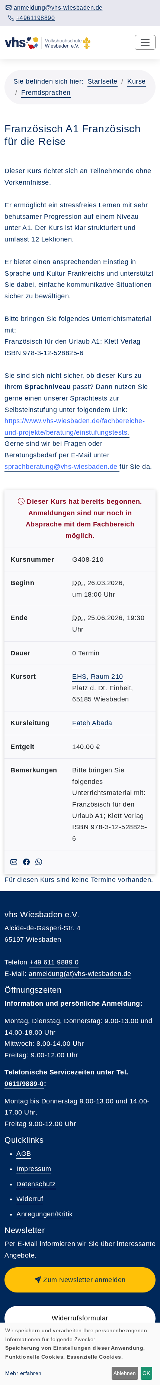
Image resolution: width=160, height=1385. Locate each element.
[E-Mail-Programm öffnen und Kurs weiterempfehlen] (13, 862)
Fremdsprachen (46, 92)
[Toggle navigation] (145, 42)
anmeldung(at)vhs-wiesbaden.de (80, 973)
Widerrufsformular (80, 1318)
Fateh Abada (92, 723)
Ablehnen (124, 1373)
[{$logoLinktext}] (47, 42)
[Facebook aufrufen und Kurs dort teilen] (26, 862)
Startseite (102, 81)
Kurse (136, 81)
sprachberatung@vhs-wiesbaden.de (61, 466)
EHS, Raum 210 (97, 676)
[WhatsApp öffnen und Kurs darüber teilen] (38, 862)
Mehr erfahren (23, 1373)
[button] (80, 1279)
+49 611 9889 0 (54, 962)
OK (146, 1373)
